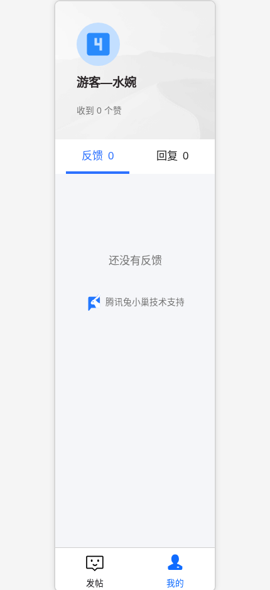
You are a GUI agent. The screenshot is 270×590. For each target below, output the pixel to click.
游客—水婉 (106, 83)
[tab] (98, 156)
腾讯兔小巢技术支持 (145, 302)
